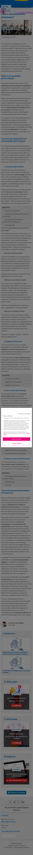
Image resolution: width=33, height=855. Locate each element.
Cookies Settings (16, 443)
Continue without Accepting (24, 413)
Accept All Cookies (16, 439)
